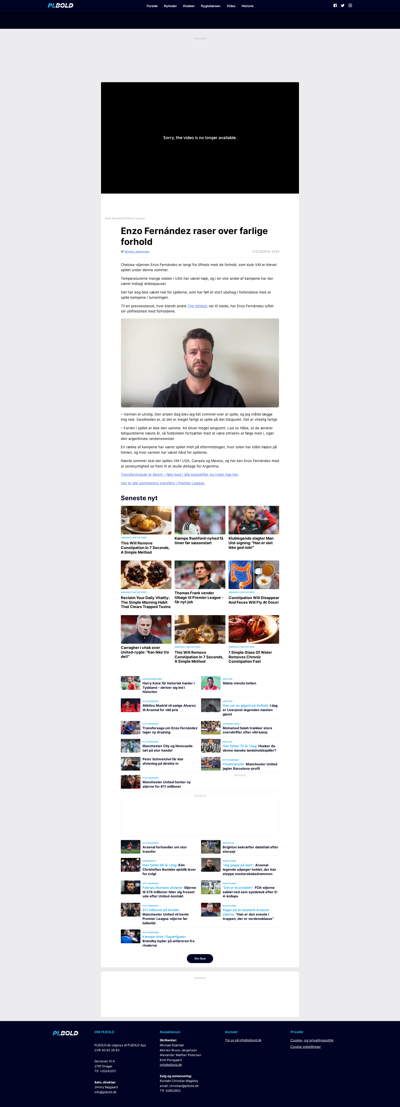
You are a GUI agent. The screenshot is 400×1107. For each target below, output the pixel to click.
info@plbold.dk (105, 1092)
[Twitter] (343, 6)
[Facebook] (335, 6)
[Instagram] (350, 6)
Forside (152, 6)
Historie (248, 6)
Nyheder (170, 6)
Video (231, 6)
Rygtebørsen (210, 6)
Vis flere (200, 958)
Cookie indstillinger (305, 1047)
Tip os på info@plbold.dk (243, 1040)
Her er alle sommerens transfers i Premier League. (163, 483)
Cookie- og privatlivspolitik (312, 1040)
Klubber (189, 6)
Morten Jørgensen (137, 251)
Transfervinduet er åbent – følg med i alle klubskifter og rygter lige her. (180, 474)
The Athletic (198, 306)
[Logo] (60, 6)
